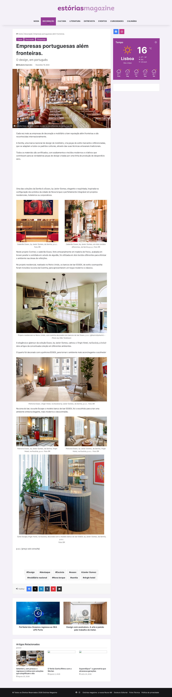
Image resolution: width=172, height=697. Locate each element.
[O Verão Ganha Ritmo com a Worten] (61, 658)
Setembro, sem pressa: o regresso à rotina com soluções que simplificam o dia (29, 671)
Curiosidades (117, 21)
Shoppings (41, 39)
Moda (36, 21)
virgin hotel (89, 577)
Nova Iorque (59, 577)
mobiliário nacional (38, 577)
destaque (45, 572)
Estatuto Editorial (120, 692)
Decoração (48, 21)
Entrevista (89, 21)
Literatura (75, 21)
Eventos (102, 21)
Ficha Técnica (134, 692)
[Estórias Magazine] (86, 8)
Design (31, 572)
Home (20, 34)
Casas (20, 39)
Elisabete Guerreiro (25, 65)
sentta (75, 577)
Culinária (132, 21)
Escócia (60, 572)
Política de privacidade (150, 692)
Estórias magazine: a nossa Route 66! (97, 692)
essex (73, 572)
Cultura (62, 21)
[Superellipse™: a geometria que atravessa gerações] (93, 658)
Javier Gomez (89, 572)
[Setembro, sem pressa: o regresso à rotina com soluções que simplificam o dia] (30, 658)
